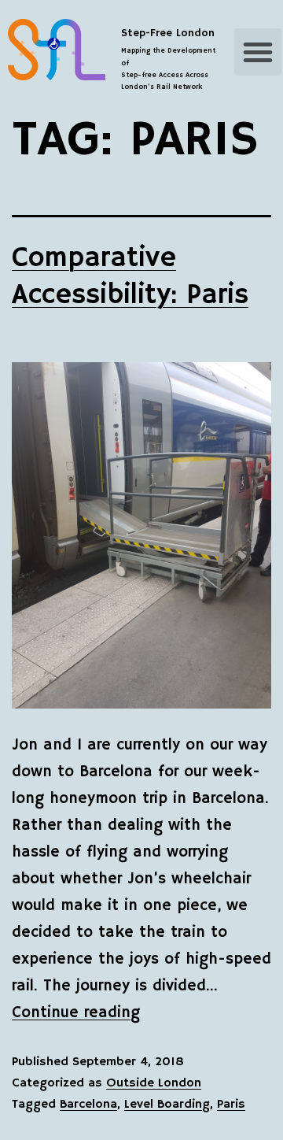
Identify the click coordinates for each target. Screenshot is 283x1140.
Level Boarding (167, 1104)
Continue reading (76, 1013)
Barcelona (88, 1104)
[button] (257, 52)
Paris (231, 1104)
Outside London (153, 1083)
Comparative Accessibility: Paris (130, 277)
